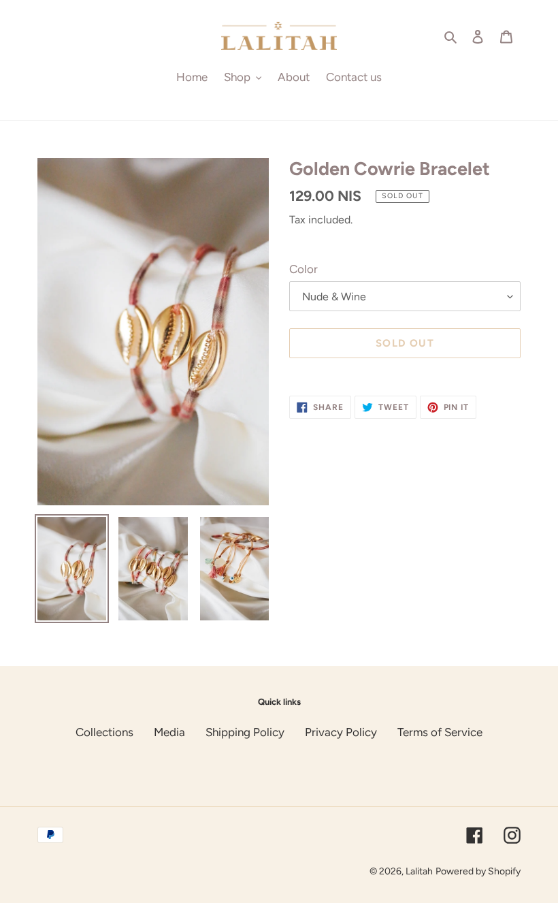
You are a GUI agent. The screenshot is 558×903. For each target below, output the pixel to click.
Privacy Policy (341, 732)
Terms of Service (439, 732)
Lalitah (419, 871)
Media (169, 732)
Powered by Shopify (478, 871)
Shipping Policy (245, 732)
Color (303, 269)
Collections (104, 732)
